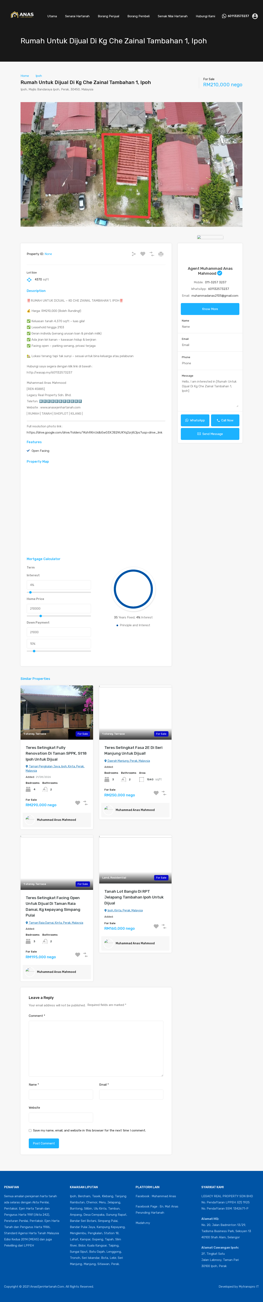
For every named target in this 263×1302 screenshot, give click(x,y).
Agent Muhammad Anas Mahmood (210, 271)
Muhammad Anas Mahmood (56, 820)
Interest (33, 575)
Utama (52, 16)
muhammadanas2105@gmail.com (214, 296)
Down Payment (38, 622)
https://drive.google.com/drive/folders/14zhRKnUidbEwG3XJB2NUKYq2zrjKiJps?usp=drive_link (94, 432)
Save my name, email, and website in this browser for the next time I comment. (89, 1130)
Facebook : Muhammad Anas (156, 1196)
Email (104, 1084)
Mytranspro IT (249, 1286)
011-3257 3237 (215, 282)
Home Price (35, 599)
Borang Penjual (108, 16)
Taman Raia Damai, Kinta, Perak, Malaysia (55, 923)
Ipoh (39, 76)
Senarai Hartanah (77, 16)
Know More (210, 309)
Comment (37, 1016)
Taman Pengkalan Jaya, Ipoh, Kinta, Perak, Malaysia (55, 769)
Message (187, 375)
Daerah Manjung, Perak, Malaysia (128, 761)
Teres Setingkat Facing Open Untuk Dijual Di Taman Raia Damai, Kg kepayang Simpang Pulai (53, 906)
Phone (186, 357)
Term (31, 567)
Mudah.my (143, 1223)
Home (25, 76)
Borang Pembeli (138, 16)
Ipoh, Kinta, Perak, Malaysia (125, 910)
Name (34, 1084)
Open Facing (40, 451)
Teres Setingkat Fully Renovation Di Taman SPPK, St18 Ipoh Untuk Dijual (56, 753)
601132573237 (238, 16)
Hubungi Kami (205, 16)
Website (34, 1107)
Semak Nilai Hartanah (173, 16)
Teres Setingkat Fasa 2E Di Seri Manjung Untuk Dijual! (133, 750)
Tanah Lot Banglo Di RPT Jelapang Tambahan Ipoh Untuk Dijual (134, 897)
